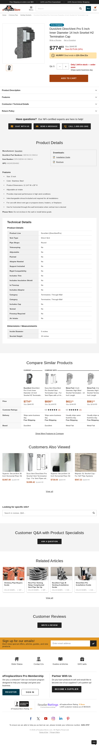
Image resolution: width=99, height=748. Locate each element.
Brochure (60, 162)
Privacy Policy (55, 732)
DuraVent (18, 151)
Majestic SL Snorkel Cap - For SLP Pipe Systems (85, 475)
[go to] (13, 462)
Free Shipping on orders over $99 (22, 2)
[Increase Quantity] (66, 66)
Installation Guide (63, 157)
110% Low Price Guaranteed (50, 2)
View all (49, 491)
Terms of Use (43, 732)
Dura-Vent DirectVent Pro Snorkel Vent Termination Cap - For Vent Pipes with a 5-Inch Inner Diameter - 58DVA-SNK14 (37, 476)
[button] (47, 126)
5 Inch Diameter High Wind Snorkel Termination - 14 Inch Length (75, 391)
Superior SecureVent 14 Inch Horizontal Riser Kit (60, 475)
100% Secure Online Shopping (78, 2)
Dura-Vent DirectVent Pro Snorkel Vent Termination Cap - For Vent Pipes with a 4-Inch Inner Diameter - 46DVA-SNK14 (54, 391)
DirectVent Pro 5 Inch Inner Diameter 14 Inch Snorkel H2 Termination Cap (33, 391)
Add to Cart (69, 78)
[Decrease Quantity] (60, 66)
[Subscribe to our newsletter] (93, 643)
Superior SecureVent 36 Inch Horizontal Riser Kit (12, 475)
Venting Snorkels (25, 15)
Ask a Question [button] (70, 40)
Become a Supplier (67, 689)
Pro (88, 8)
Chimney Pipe (13, 15)
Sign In (30, 692)
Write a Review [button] (55, 40)
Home (4, 15)
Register (11, 692)
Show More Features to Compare (49, 434)
